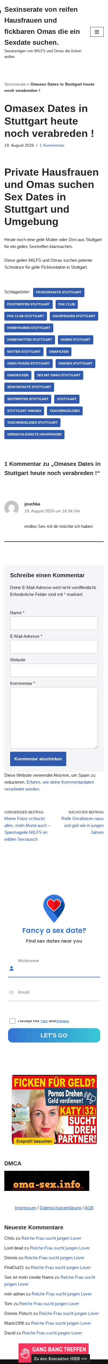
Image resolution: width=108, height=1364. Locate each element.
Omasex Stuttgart (75, 363)
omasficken (18, 375)
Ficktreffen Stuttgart (28, 304)
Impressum (25, 1207)
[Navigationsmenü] (97, 32)
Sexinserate (15, 84)
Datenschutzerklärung (60, 1207)
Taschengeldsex (65, 410)
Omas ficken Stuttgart (28, 363)
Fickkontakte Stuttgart (59, 292)
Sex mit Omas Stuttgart (58, 375)
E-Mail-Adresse (26, 636)
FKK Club (66, 304)
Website (17, 659)
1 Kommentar (52, 145)
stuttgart (67, 399)
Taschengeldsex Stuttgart (32, 422)
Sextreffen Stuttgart (27, 399)
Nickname (28, 960)
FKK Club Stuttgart (25, 316)
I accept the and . (44, 1021)
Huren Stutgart (75, 339)
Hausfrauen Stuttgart (74, 316)
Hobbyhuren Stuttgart (28, 328)
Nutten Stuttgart (24, 351)
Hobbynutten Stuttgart (29, 339)
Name (17, 612)
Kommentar (22, 683)
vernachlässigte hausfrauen (34, 434)
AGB (89, 1207)
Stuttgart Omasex (24, 410)
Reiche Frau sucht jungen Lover (51, 1238)
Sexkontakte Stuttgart (29, 387)
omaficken (59, 351)
